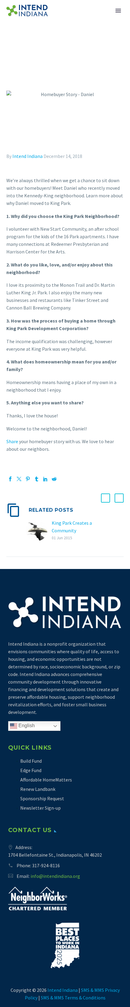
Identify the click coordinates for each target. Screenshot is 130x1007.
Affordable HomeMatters (46, 780)
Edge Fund (30, 770)
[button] (105, 498)
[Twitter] (19, 479)
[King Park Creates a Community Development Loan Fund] (39, 530)
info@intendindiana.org (55, 876)
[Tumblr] (36, 479)
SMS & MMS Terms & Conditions (73, 998)
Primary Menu (118, 10)
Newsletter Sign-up (40, 808)
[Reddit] (54, 479)
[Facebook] (10, 479)
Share (12, 441)
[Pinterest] (27, 479)
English (26, 725)
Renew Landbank (37, 789)
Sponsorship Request (42, 798)
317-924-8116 (46, 865)
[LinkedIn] (45, 479)
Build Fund (31, 761)
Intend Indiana (27, 156)
